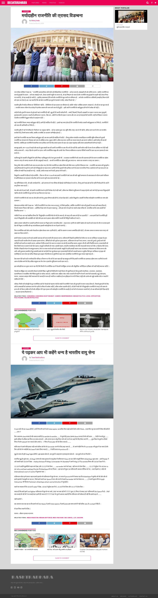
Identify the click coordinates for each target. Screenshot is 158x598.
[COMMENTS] (92, 86)
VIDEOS (61, 3)
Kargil (70, 517)
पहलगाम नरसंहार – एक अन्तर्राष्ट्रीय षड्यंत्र (26, 549)
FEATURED (35, 3)
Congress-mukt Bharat (44, 296)
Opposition (95, 296)
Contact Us (143, 596)
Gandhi (58, 296)
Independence (66, 296)
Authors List (132, 596)
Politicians (18, 297)
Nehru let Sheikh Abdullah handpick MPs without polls (94, 330)
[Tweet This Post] (46, 86)
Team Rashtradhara (38, 357)
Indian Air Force (45, 517)
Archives (123, 596)
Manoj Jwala (35, 20)
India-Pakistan (32, 517)
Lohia (88, 296)
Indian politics (79, 296)
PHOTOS (53, 3)
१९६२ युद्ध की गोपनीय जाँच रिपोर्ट (56, 329)
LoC (74, 517)
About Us (114, 596)
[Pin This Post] (61, 86)
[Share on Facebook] (31, 86)
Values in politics (31, 297)
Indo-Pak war (58, 517)
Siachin (80, 517)
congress (31, 296)
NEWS (44, 3)
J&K (65, 517)
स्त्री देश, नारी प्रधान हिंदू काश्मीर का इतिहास (59, 549)
